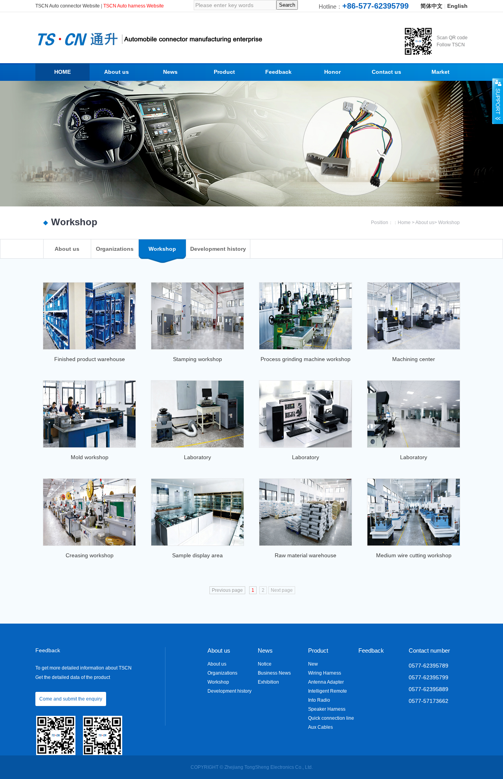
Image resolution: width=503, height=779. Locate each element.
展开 (497, 101)
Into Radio (319, 700)
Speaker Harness (326, 709)
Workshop (449, 222)
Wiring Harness (324, 673)
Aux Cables (320, 727)
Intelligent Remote (327, 691)
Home (404, 222)
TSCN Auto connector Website (68, 6)
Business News (274, 673)
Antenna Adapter (326, 682)
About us (424, 222)
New (313, 664)
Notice (265, 664)
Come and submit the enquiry (70, 699)
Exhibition (268, 682)
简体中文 (431, 6)
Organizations (222, 673)
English (457, 6)
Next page (282, 590)
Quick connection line (331, 718)
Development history (229, 691)
